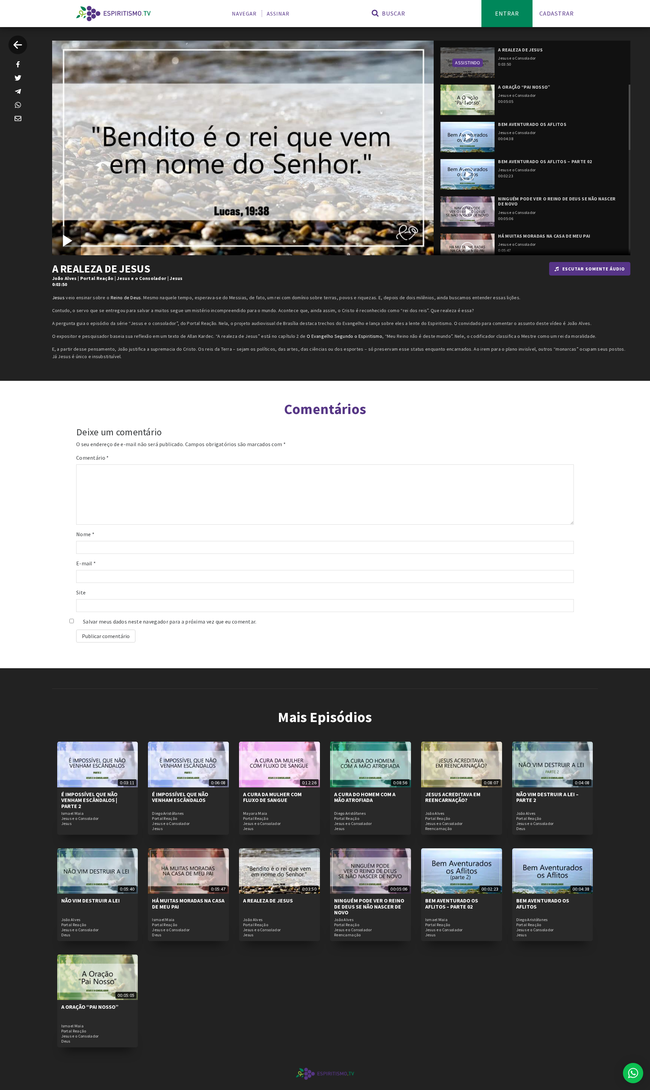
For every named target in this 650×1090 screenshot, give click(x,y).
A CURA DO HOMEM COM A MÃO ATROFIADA (364, 797)
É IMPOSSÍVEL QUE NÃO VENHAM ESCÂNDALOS (180, 797)
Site (81, 592)
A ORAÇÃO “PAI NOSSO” (89, 1006)
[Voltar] (17, 45)
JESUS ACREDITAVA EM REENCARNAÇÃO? (452, 797)
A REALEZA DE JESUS (268, 900)
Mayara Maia (255, 813)
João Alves (64, 278)
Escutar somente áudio (593, 269)
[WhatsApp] (18, 105)
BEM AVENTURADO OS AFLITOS (542, 903)
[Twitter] (18, 78)
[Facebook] (18, 64)
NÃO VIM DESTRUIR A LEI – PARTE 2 (547, 797)
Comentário (92, 457)
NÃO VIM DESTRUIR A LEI (90, 900)
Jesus (176, 278)
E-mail (86, 563)
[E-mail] (18, 118)
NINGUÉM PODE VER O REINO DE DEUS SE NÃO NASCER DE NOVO (369, 906)
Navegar (244, 13)
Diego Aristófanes (167, 813)
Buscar (392, 13)
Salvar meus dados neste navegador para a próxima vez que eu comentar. (170, 621)
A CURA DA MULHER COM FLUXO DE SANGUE (272, 797)
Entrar (507, 13)
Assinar (278, 13)
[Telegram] (18, 91)
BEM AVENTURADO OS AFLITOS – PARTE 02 (451, 903)
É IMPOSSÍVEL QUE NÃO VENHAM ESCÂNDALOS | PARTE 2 (89, 800)
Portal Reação (97, 278)
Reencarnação (438, 829)
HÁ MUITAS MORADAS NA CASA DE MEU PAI (188, 903)
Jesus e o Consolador (141, 278)
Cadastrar (556, 13)
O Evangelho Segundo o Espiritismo (344, 336)
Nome (85, 534)
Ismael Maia (72, 813)
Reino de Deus (126, 298)
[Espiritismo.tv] (113, 13)
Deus (520, 829)
